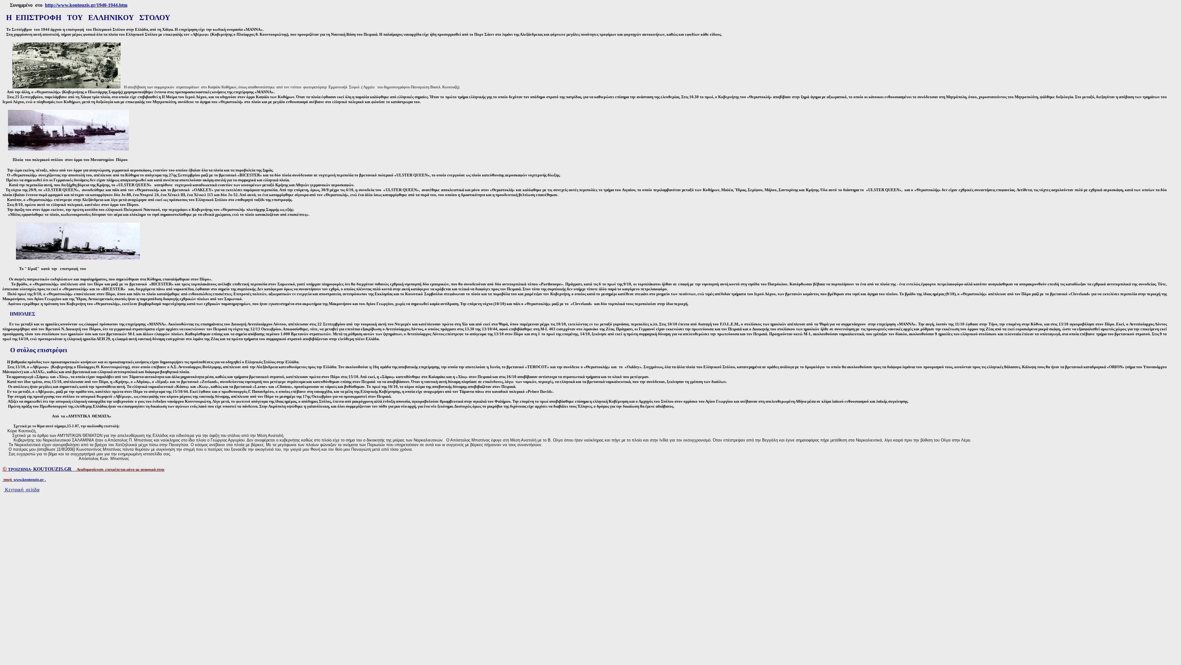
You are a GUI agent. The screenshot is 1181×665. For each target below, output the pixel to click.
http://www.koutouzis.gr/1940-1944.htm (86, 5)
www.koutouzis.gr (29, 479)
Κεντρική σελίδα (21, 489)
